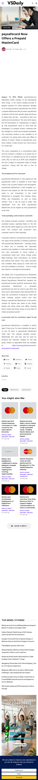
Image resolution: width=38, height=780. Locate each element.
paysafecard (26, 390)
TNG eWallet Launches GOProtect (13, 645)
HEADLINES (7, 27)
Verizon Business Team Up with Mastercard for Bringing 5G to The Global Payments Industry (28, 451)
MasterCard (14, 390)
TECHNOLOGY (23, 476)
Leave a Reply (20, 526)
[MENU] (3, 3)
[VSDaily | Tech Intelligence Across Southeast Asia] (15, 3)
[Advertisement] (19, 75)
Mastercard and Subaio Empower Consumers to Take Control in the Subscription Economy (10, 410)
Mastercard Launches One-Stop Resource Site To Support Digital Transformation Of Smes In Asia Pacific (28, 489)
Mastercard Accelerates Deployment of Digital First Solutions (10, 489)
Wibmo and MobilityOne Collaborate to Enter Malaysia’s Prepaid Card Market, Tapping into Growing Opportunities (10, 452)
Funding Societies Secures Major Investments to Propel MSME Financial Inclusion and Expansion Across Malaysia (18, 679)
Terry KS (9, 49)
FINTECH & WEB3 (6, 434)
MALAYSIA (11, 436)
